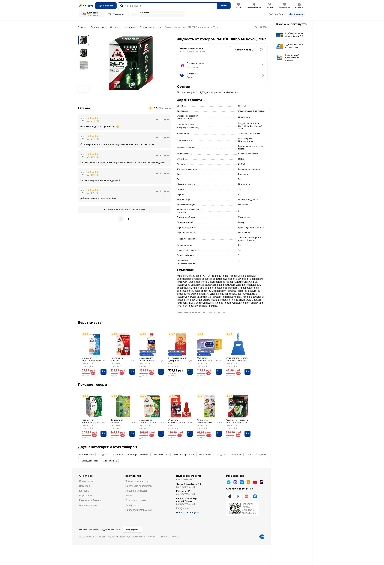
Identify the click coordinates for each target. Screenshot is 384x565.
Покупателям (133, 475)
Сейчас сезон (205, 454)
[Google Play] (238, 496)
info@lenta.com (184, 508)
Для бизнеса (296, 14)
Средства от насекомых (122, 27)
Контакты (84, 491)
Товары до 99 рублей (255, 454)
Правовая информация (138, 510)
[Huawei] (246, 496)
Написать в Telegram (187, 512)
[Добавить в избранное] (261, 50)
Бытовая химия (98, 27)
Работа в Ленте (277, 14)
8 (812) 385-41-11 (185, 487)
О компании (86, 475)
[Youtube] (255, 482)
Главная (82, 27)
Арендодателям (88, 505)
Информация (86, 481)
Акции (128, 495)
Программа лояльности (138, 486)
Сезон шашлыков (160, 454)
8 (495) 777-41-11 (185, 494)
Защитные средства (183, 454)
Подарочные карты (136, 491)
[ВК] (241, 482)
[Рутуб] (261, 482)
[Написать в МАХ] (235, 482)
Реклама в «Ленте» (90, 500)
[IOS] (229, 496)
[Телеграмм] (228, 482)
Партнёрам (85, 495)
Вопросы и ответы (135, 500)
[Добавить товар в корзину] (103, 372)
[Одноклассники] (248, 482)
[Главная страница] (86, 5)
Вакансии (84, 486)
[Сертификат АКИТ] (261, 536)
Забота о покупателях (137, 481)
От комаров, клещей (150, 27)
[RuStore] (255, 496)
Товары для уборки (89, 461)
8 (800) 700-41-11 (185, 504)
